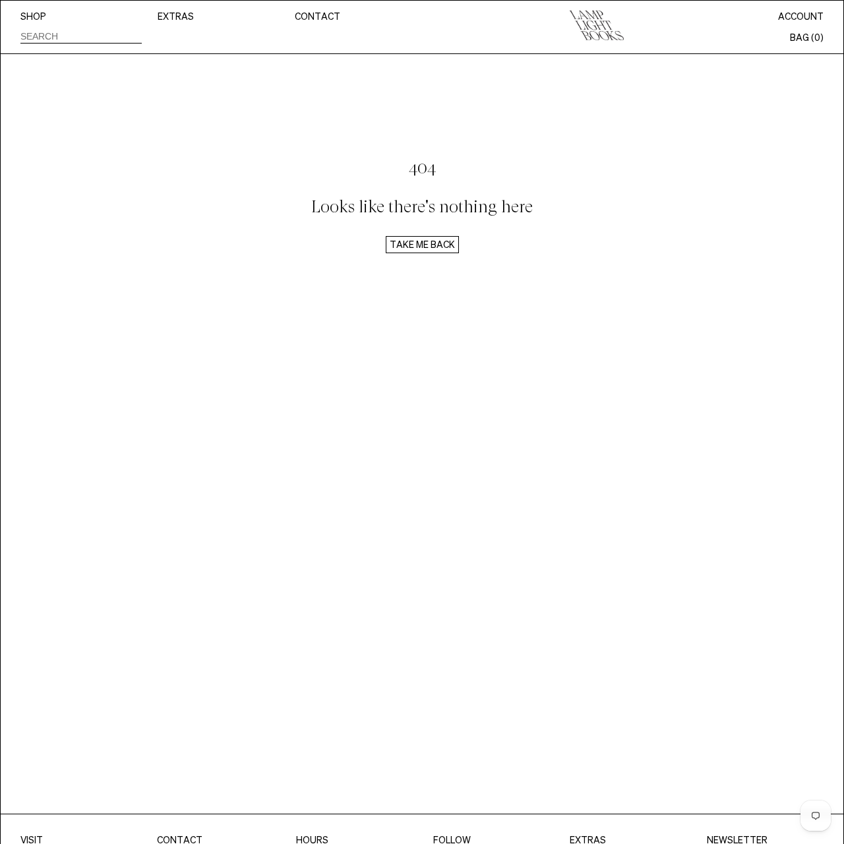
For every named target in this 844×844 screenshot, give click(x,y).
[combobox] (81, 36)
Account (801, 16)
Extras (176, 16)
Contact (317, 16)
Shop (33, 16)
